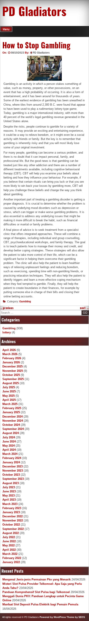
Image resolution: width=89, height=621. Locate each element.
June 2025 (9, 391)
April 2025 (9, 399)
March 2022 (9, 553)
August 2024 (10, 433)
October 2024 (11, 424)
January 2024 (11, 462)
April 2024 (9, 449)
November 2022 (12, 520)
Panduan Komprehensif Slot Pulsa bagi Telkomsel (36, 592)
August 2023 (10, 483)
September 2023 (13, 478)
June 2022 (9, 541)
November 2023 (12, 470)
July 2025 (8, 387)
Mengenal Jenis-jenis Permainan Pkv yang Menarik (36, 579)
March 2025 (9, 404)
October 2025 (11, 375)
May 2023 (8, 495)
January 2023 (11, 512)
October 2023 (11, 474)
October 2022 (11, 524)
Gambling (25, 301)
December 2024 (12, 416)
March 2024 (9, 454)
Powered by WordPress (53, 617)
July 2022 (8, 537)
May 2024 (8, 445)
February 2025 (11, 408)
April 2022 (9, 549)
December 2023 (12, 466)
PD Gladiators (34, 10)
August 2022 (10, 533)
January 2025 (11, 412)
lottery (6, 332)
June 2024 (9, 441)
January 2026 (11, 362)
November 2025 (12, 370)
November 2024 (12, 420)
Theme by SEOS (76, 617)
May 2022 (8, 545)
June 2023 (9, 491)
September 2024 (13, 429)
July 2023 (8, 487)
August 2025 (10, 383)
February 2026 (11, 358)
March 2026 (9, 354)
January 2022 (11, 562)
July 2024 (8, 437)
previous (7, 308)
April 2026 (9, 350)
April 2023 (9, 499)
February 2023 (11, 508)
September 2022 (13, 529)
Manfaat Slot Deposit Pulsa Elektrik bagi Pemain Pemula (40, 604)
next (84, 308)
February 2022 (11, 558)
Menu (6, 29)
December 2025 (12, 366)
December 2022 (12, 516)
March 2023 (9, 504)
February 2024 (11, 458)
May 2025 (8, 395)
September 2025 (13, 379)
